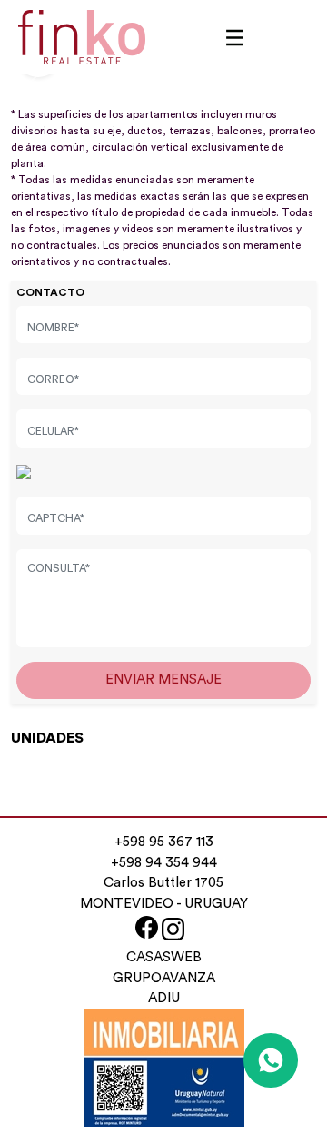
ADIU (164, 998)
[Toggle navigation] (234, 37)
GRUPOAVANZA (164, 978)
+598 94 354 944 (164, 863)
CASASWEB (164, 957)
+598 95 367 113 (163, 842)
